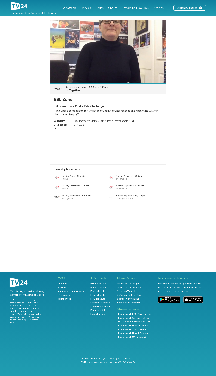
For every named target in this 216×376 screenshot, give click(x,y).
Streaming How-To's (135, 8)
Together (74, 90)
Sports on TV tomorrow (129, 302)
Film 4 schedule (98, 310)
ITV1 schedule (97, 291)
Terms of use (64, 298)
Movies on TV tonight (128, 283)
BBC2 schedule (98, 287)
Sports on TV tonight (128, 298)
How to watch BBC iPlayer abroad (134, 314)
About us (62, 283)
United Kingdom (114, 358)
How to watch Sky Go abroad (132, 329)
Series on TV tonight (127, 291)
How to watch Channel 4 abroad (133, 317)
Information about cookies (71, 291)
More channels (97, 314)
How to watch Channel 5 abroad (133, 321)
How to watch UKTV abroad (131, 336)
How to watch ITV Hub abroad (132, 325)
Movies (86, 8)
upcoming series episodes (28, 320)
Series (100, 8)
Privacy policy (64, 295)
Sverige (102, 358)
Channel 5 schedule (100, 306)
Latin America (129, 358)
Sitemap (62, 287)
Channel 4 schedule (100, 302)
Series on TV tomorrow (129, 295)
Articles (158, 8)
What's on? (70, 8)
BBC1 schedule (98, 283)
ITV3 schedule (97, 298)
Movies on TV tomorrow (129, 287)
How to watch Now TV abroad (132, 333)
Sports (112, 8)
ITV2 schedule (97, 295)
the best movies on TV (20, 317)
